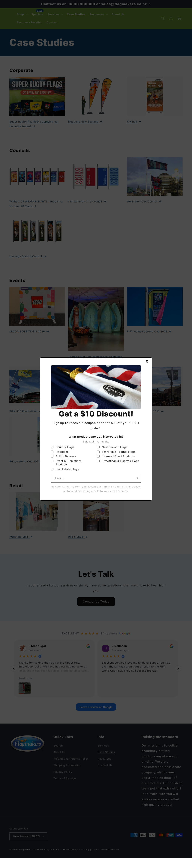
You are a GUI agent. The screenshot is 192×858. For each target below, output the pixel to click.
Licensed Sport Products (118, 456)
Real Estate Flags (67, 469)
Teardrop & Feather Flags (118, 451)
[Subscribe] (137, 478)
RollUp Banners (66, 456)
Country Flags (65, 447)
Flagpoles (62, 451)
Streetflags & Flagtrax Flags (120, 460)
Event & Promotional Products (69, 462)
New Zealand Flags (114, 447)
